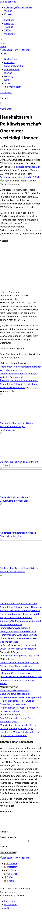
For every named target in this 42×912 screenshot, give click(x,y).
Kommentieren (17, 387)
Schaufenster (13, 86)
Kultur (7, 80)
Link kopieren (35, 388)
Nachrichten (10, 59)
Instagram (9, 23)
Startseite (5, 387)
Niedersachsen (11, 69)
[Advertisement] (21, 266)
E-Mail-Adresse (8, 837)
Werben (8, 11)
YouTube (8, 27)
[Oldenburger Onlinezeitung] (14, 857)
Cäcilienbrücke (28, 648)
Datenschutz (10, 904)
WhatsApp (9, 34)
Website (4, 846)
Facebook (9, 20)
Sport (7, 83)
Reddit (27, 177)
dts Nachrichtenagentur (27, 167)
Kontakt (8, 14)
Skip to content (8, 1)
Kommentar (6, 811)
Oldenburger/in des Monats (18, 7)
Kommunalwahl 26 (13, 66)
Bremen (8, 73)
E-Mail (36, 177)
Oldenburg (9, 62)
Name (4, 831)
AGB (6, 908)
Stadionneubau (13, 648)
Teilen (27, 388)
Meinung (8, 76)
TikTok (7, 30)
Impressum (9, 901)
